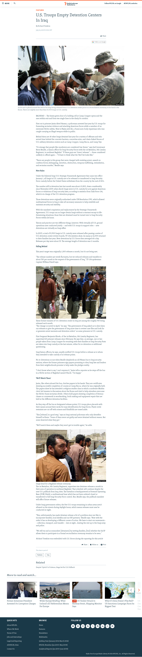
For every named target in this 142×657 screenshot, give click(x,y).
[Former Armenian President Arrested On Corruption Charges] (22, 590)
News (41, 625)
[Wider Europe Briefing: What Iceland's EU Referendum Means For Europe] (55, 590)
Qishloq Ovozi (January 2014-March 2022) (54, 641)
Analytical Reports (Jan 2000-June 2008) (53, 649)
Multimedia (43, 637)
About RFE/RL (12, 625)
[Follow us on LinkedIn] (102, 626)
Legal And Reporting (14, 641)
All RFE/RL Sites (13, 645)
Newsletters (43, 633)
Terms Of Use (12, 633)
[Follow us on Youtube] (73, 626)
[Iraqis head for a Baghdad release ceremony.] (71, 481)
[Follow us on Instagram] (83, 626)
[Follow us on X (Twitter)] (93, 626)
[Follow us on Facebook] (98, 626)
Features (40, 10)
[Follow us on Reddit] (78, 626)
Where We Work (13, 629)
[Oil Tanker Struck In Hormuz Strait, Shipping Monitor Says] (87, 590)
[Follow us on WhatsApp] (107, 626)
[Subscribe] (112, 626)
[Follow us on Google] (88, 626)
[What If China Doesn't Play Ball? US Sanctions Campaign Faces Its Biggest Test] (120, 590)
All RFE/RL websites (130, 3)
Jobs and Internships (14, 637)
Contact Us (11, 649)
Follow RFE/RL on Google (112, 3)
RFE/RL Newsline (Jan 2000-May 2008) (53, 645)
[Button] (103, 36)
